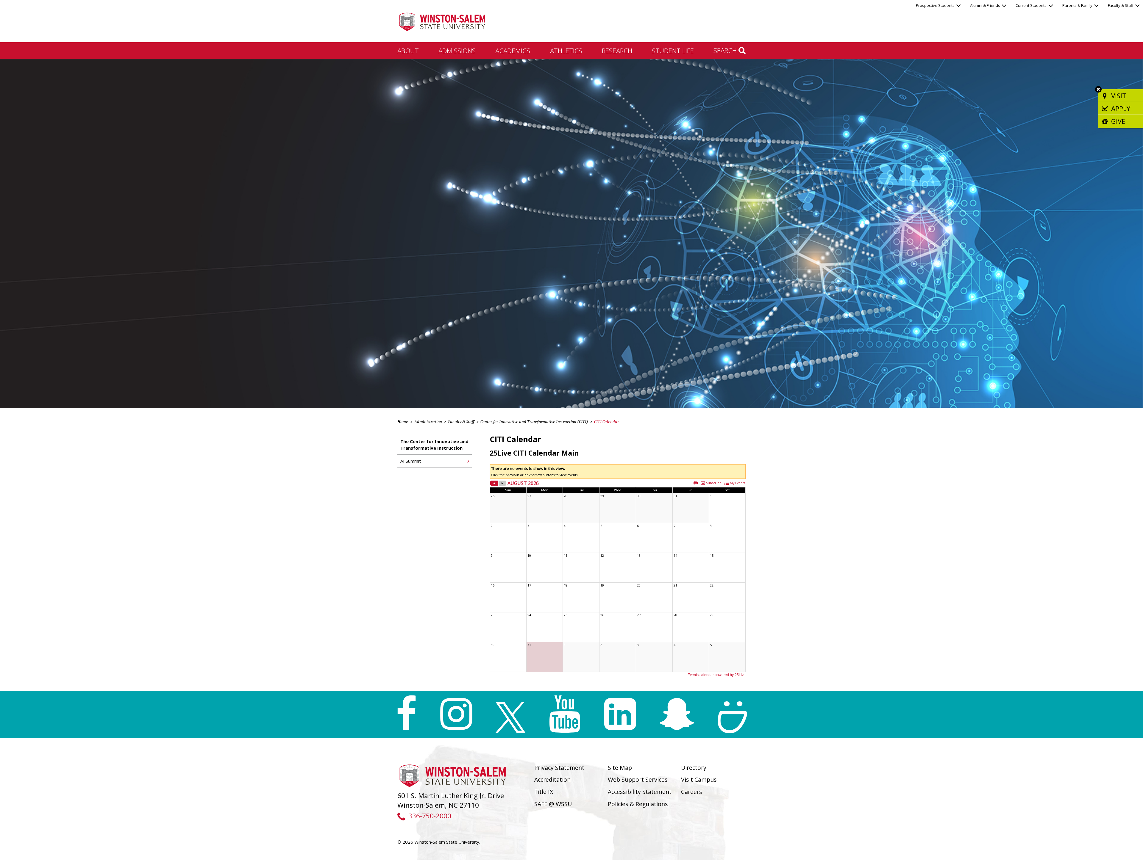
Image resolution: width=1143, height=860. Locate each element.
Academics (512, 50)
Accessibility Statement (640, 792)
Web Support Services (638, 779)
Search (725, 50)
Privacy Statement (559, 768)
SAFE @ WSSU (553, 804)
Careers (691, 792)
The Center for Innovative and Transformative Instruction (434, 444)
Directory (693, 768)
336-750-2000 (429, 815)
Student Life (673, 50)
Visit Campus (699, 779)
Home (402, 421)
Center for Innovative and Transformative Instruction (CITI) (534, 421)
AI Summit (410, 461)
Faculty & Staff (461, 421)
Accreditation (552, 779)
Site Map (620, 768)
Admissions (457, 50)
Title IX (543, 792)
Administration (428, 421)
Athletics (566, 50)
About (408, 50)
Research (617, 50)
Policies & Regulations (638, 804)
